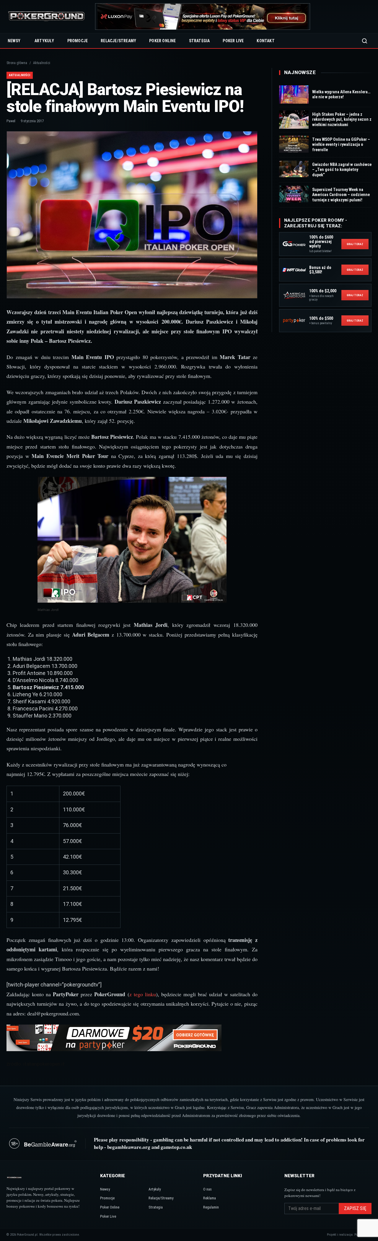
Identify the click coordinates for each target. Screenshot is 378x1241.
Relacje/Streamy (118, 40)
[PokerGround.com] (46, 17)
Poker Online (162, 40)
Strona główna (16, 63)
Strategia (199, 40)
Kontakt (265, 40)
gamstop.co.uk (176, 1147)
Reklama (209, 1198)
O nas (207, 1189)
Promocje (77, 40)
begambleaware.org (128, 1147)
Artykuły (44, 40)
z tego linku (142, 994)
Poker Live (233, 40)
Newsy (14, 40)
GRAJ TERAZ (355, 244)
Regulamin (211, 1207)
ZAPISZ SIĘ (355, 1208)
